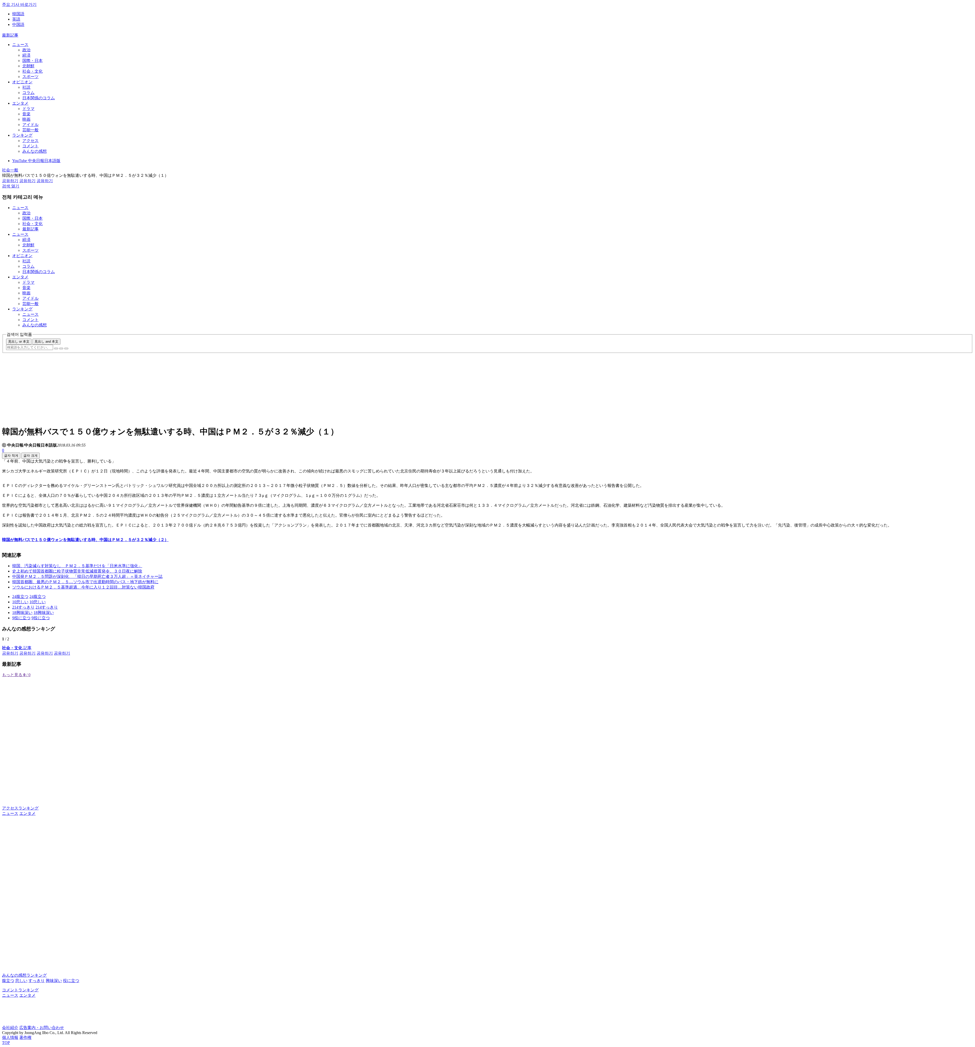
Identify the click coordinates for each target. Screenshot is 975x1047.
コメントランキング (20, 990)
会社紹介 (10, 1027)
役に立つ (71, 980)
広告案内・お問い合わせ (41, 1027)
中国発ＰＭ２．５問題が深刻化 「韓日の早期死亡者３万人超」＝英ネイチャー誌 (87, 576)
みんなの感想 (34, 151)
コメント (30, 146)
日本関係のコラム (38, 98)
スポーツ (30, 76)
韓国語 (18, 14)
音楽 (26, 114)
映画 (26, 119)
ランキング (22, 135)
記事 (16, 648)
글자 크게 (30, 455)
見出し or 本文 (18, 341)
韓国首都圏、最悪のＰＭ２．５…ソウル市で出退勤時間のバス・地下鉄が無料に (85, 582)
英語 (16, 19)
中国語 (18, 24)
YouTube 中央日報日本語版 (36, 160)
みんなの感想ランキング (24, 975)
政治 (26, 50)
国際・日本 (32, 60)
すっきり (36, 980)
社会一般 (10, 170)
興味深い (54, 980)
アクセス (30, 140)
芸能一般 (30, 130)
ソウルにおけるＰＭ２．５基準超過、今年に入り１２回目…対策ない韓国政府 (83, 587)
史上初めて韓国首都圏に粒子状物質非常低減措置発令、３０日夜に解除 (77, 571)
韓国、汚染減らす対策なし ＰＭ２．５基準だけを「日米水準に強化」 (77, 566)
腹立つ (8, 980)
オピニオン (22, 82)
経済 (26, 55)
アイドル (30, 124)
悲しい (21, 980)
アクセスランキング (20, 808)
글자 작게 (11, 455)
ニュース (20, 44)
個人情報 (10, 1037)
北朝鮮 (28, 66)
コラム (28, 92)
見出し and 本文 (46, 341)
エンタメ (20, 103)
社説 (26, 87)
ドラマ (28, 108)
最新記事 (10, 35)
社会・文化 (32, 71)
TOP (6, 1042)
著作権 (25, 1037)
